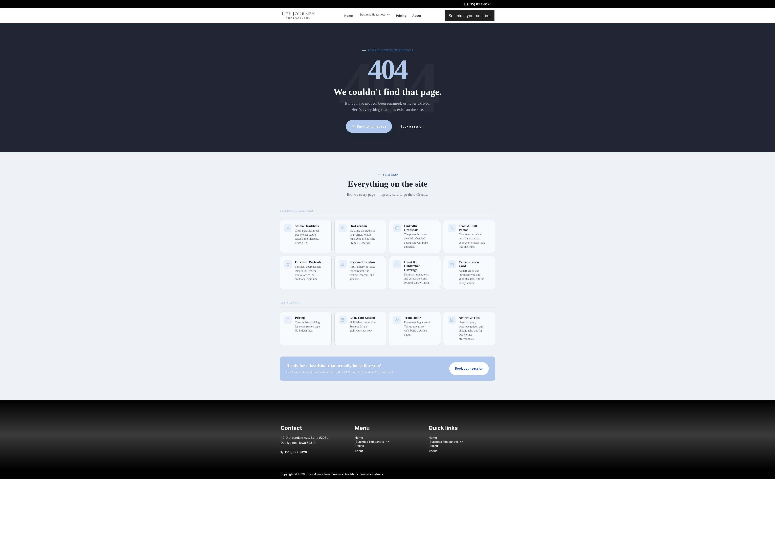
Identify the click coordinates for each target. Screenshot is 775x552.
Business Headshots (372, 14)
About (416, 16)
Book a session (412, 126)
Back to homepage (371, 126)
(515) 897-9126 (479, 4)
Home (348, 16)
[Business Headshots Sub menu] (388, 14)
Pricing (401, 16)
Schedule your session (470, 15)
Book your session (469, 368)
